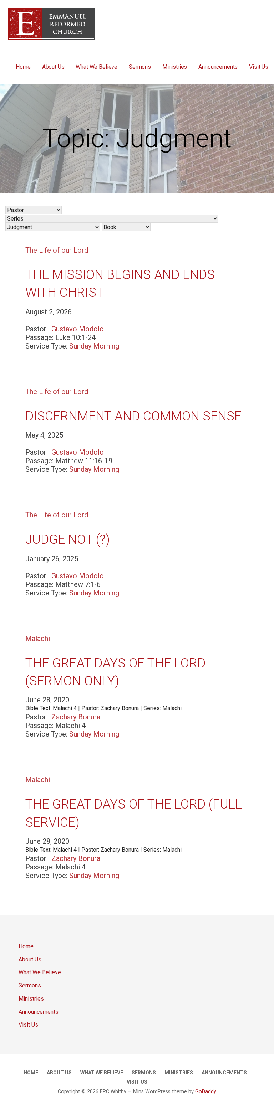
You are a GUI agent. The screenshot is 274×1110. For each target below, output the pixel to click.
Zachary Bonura (75, 717)
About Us (53, 66)
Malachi (37, 638)
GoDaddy (205, 1092)
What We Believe (96, 66)
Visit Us (258, 66)
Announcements (218, 66)
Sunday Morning (94, 346)
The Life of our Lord (56, 250)
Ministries (174, 66)
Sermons (140, 66)
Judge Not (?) (67, 539)
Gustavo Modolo (77, 329)
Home (23, 66)
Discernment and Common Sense (133, 416)
